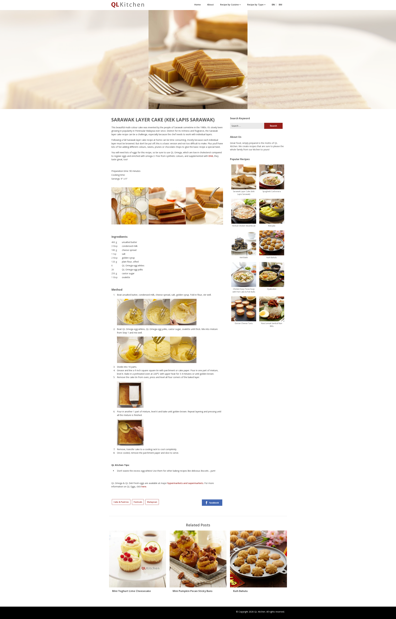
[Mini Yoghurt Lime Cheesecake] (137, 558)
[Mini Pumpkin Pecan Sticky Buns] (198, 558)
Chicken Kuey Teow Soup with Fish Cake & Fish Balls (243, 290)
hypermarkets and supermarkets (185, 483)
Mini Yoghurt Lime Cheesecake (131, 591)
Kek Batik (244, 257)
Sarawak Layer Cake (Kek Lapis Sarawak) (243, 193)
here (143, 486)
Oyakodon (271, 289)
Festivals (138, 502)
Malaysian (152, 502)
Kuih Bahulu (272, 257)
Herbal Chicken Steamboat (243, 225)
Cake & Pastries (121, 502)
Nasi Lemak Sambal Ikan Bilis (271, 324)
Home (197, 4)
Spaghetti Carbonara (272, 191)
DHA (211, 156)
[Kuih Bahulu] (258, 558)
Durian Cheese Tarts (244, 323)
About (210, 4)
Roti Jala (271, 225)
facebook (214, 502)
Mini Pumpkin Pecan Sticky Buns (192, 591)
